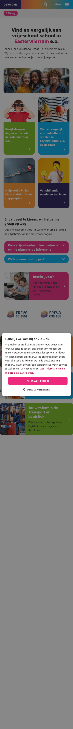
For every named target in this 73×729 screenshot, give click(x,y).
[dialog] (36, 364)
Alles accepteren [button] (38, 380)
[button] (36, 389)
